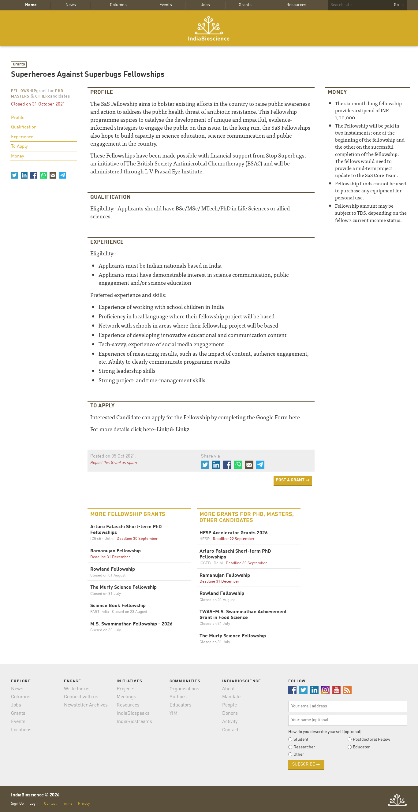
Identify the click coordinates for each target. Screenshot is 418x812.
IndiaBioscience (209, 28)
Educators (181, 705)
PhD (59, 91)
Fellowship (23, 91)
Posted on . (113, 456)
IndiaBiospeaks (133, 713)
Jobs (205, 5)
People (229, 705)
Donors (230, 713)
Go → (399, 5)
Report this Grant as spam (113, 463)
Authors (178, 697)
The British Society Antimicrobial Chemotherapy (185, 163)
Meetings (126, 697)
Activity (229, 721)
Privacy (84, 804)
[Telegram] (62, 175)
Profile (17, 118)
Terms (67, 804)
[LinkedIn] (24, 175)
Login (34, 804)
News (70, 5)
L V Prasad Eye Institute (173, 171)
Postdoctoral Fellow (371, 739)
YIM (173, 713)
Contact (230, 730)
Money (17, 156)
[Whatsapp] (43, 175)
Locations (21, 730)
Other (41, 96)
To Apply (19, 146)
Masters (20, 96)
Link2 (182, 429)
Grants (245, 5)
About (228, 689)
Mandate (231, 697)
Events (165, 5)
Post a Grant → (293, 480)
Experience (22, 137)
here (294, 417)
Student (300, 739)
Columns (118, 5)
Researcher (304, 747)
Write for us (76, 689)
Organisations (184, 689)
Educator (361, 747)
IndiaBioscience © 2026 (35, 795)
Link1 (163, 429)
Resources (296, 5)
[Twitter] (14, 175)
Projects (125, 689)
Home (31, 5)
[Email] (53, 175)
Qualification (23, 127)
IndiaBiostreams (134, 721)
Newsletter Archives (86, 705)
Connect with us (81, 697)
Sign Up (17, 804)
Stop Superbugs (285, 155)
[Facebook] (33, 175)
